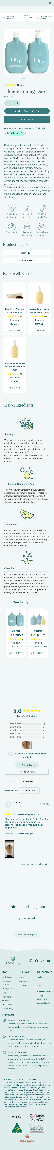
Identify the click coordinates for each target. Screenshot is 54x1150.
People (39, 977)
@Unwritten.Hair (27, 918)
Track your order (8, 988)
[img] (31, 961)
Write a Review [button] (28, 765)
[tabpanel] (27, 51)
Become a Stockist (43, 1003)
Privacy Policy (7, 1008)
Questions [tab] (28, 781)
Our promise (24, 981)
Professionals (45, 991)
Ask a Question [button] (28, 771)
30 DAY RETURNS (16, 1036)
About (21, 977)
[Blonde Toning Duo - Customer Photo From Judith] (27, 745)
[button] (41, 864)
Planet (39, 981)
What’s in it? (27, 260)
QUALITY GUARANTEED (19, 1020)
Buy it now (27, 119)
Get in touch (7, 977)
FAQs (4, 993)
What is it (27, 252)
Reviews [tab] (10, 781)
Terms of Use (7, 1004)
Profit (39, 985)
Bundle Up (21, 602)
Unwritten (10, 96)
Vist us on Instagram (27, 934)
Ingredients (24, 985)
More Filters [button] (31, 790)
